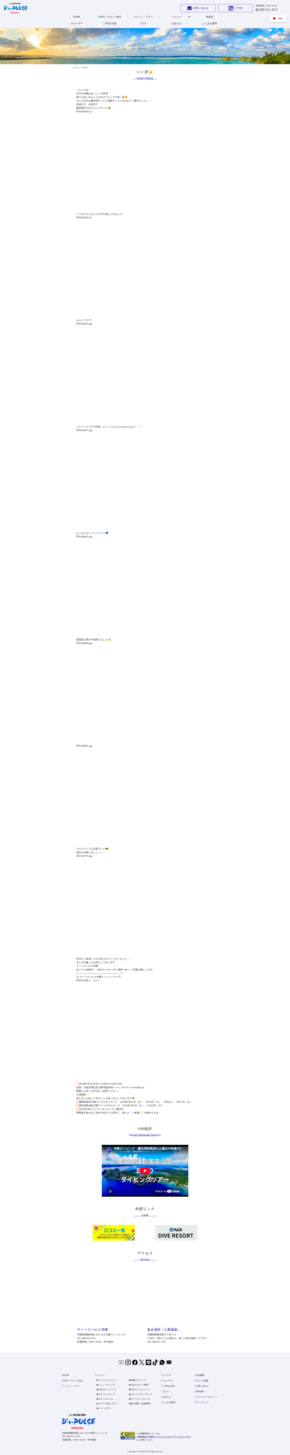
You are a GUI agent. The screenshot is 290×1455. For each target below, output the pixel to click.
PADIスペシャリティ (140, 1389)
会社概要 (200, 1375)
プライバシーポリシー (206, 1397)
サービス (167, 1375)
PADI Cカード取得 (139, 1385)
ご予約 (238, 8)
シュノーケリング (106, 1385)
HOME (76, 17)
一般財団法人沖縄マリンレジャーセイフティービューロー (163, 1437)
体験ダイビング (138, 1380)
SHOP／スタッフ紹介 (110, 17)
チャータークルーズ (140, 1399)
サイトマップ (202, 1402)
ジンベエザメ (104, 1408)
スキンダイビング (106, 1394)
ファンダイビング (106, 1380)
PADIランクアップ (107, 1389)
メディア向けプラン (107, 1403)
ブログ (143, 23)
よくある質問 (209, 23)
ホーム (76, 67)
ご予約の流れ (110, 23)
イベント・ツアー (143, 17)
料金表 (209, 17)
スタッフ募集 (202, 1381)
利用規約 (200, 1391)
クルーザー (77, 23)
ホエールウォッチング (141, 1394)
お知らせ (176, 23)
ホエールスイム (105, 1399)
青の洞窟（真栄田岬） (141, 1403)
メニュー (176, 17)
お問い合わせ (201, 8)
